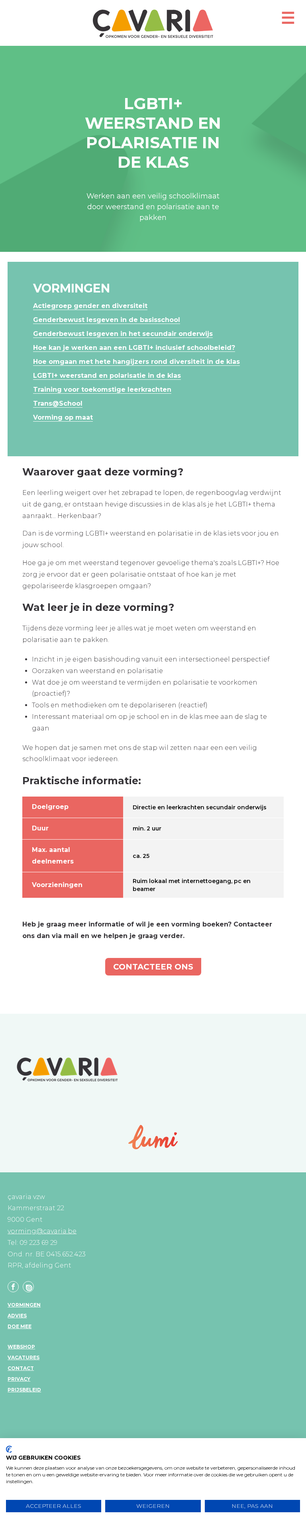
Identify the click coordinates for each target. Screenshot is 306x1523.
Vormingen (24, 1305)
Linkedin (28, 1286)
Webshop (21, 1347)
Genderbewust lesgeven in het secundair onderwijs (123, 334)
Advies (17, 1316)
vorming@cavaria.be (42, 1231)
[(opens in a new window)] (153, 1137)
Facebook (13, 1286)
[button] (288, 21)
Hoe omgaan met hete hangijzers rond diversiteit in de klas (136, 361)
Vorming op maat (63, 417)
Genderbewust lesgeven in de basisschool (106, 320)
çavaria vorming (153, 24)
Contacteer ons (153, 967)
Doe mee (19, 1326)
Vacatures (23, 1357)
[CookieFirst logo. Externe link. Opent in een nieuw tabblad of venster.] (9, 1449)
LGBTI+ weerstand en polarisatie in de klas (107, 375)
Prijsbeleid (24, 1390)
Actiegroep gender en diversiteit (90, 306)
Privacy (19, 1379)
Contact (21, 1368)
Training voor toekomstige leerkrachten (102, 389)
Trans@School (57, 403)
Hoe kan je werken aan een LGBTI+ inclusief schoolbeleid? (134, 347)
